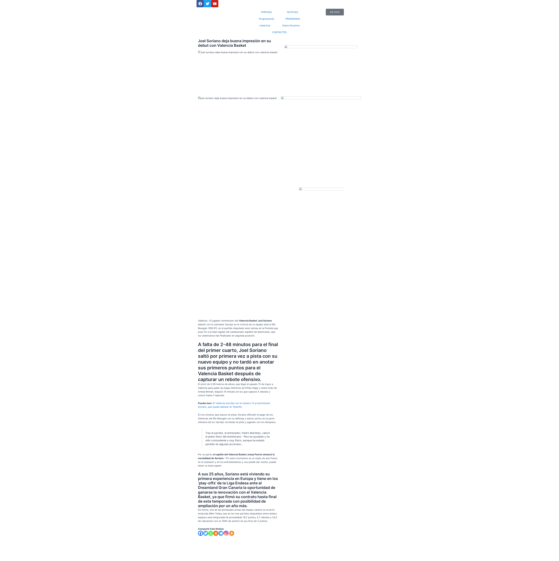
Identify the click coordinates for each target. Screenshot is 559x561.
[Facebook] (200, 3)
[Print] (215, 533)
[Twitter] (205, 533)
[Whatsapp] (210, 533)
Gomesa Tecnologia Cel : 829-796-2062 (241, 557)
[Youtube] (214, 3)
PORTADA (266, 12)
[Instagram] (226, 533)
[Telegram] (220, 533)
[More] (232, 533)
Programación (266, 18)
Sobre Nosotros (291, 25)
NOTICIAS (292, 12)
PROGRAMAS (292, 18)
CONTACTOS (279, 32)
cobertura (264, 25)
